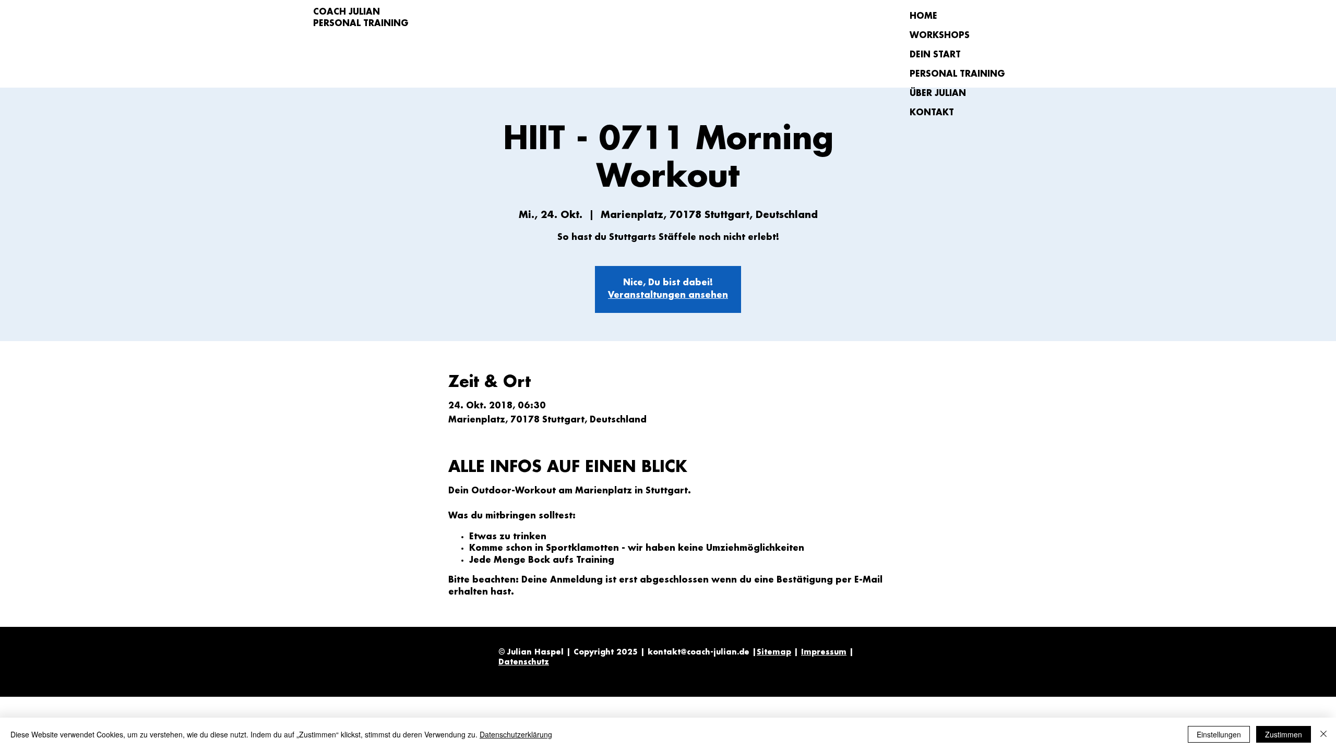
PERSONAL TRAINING (946, 74)
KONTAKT (932, 112)
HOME (923, 16)
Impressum (823, 652)
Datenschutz (523, 662)
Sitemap (774, 652)
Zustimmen (1283, 734)
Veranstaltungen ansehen (668, 295)
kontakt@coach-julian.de (698, 652)
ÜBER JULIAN (938, 93)
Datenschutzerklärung (516, 734)
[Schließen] (1323, 734)
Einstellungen (1219, 734)
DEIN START (935, 55)
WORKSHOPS (940, 35)
